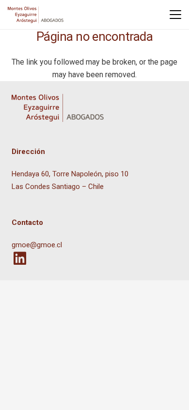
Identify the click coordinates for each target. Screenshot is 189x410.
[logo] (35, 14)
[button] (175, 14)
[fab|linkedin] (20, 258)
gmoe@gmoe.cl (37, 244)
